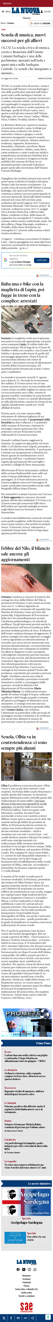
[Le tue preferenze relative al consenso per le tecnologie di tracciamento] (48, 1317)
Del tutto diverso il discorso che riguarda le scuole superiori (24, 803)
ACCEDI (47, 12)
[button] (27, 1022)
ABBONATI (7, 4)
